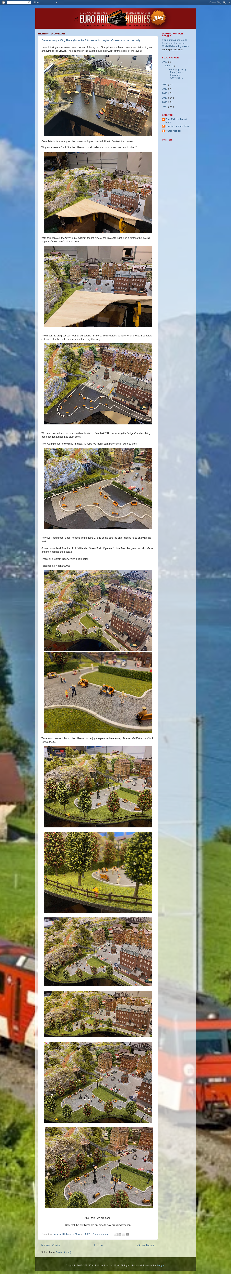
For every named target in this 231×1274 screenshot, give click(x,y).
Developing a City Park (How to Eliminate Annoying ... (177, 73)
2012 (165, 106)
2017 (165, 98)
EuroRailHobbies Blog (177, 126)
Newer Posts (50, 1245)
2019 (165, 89)
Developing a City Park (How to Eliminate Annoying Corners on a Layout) (90, 40)
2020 (165, 84)
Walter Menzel (173, 131)
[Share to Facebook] (127, 1234)
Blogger (160, 1265)
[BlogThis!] (119, 1234)
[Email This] (116, 1234)
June (168, 65)
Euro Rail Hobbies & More (67, 1234)
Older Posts (145, 1245)
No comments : (101, 1234)
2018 (165, 93)
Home (98, 1245)
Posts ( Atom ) (63, 1252)
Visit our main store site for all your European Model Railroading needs (175, 43)
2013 (165, 102)
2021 (165, 61)
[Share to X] (123, 1234)
